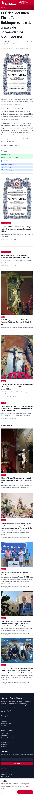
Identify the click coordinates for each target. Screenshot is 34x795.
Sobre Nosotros (5, 733)
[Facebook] (2, 711)
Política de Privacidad (7, 738)
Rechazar (9, 792)
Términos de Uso (5, 742)
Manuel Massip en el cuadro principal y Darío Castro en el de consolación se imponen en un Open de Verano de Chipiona (17, 574)
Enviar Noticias (5, 776)
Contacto (3, 746)
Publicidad (4, 772)
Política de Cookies (6, 740)
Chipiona (3, 719)
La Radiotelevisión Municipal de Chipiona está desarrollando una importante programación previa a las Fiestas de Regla (16, 525)
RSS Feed (3, 725)
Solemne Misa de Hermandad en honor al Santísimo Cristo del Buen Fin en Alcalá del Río (16, 480)
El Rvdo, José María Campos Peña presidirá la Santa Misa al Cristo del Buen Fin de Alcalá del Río (17, 386)
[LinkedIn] (10, 711)
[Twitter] (5, 711)
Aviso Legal (4, 744)
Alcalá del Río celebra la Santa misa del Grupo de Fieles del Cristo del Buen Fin (15, 256)
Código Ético (4, 735)
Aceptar (25, 792)
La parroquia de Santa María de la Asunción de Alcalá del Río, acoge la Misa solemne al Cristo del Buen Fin (17, 408)
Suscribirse (17, 763)
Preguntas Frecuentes (7, 774)
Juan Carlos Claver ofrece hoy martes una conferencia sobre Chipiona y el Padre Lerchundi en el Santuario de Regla (16, 623)
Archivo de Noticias (6, 723)
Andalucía (4, 721)
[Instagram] (8, 711)
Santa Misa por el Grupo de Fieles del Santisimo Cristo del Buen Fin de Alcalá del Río (16, 321)
